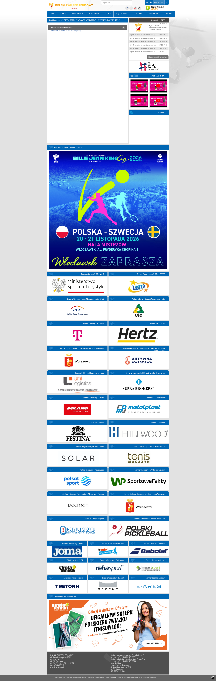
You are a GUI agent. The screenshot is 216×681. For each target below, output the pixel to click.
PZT (148, 2)
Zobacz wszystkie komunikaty (158, 57)
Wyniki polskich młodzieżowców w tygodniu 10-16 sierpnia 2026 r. (152, 35)
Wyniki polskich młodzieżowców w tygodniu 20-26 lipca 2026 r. (151, 45)
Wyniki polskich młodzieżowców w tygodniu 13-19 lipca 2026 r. (151, 48)
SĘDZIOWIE (121, 14)
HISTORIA (153, 14)
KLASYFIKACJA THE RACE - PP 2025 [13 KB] (66, 31)
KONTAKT (168, 14)
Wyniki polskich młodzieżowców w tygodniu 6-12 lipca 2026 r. (151, 52)
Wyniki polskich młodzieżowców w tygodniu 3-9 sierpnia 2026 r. (151, 38)
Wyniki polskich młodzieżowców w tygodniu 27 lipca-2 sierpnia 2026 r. (154, 41)
